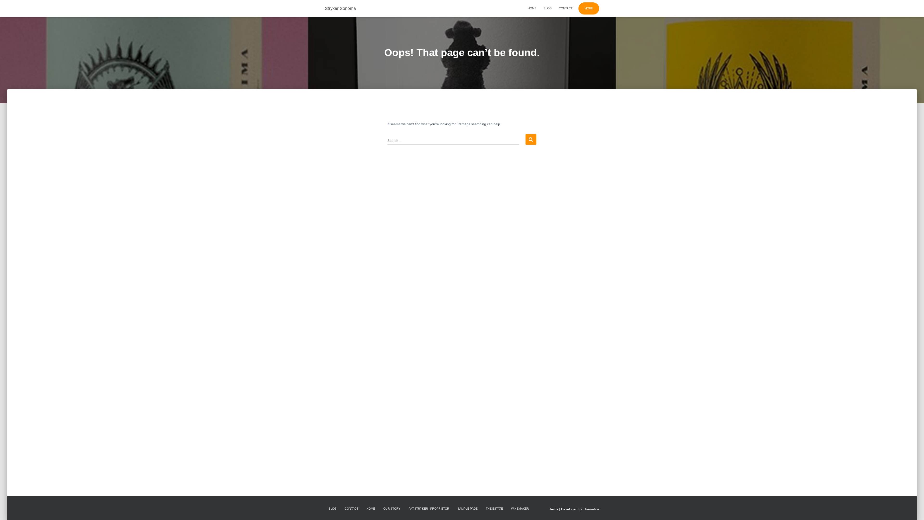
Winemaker (520, 508)
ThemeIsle (591, 509)
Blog (548, 8)
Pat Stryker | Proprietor (429, 508)
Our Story (391, 508)
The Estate (494, 508)
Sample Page (467, 508)
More (588, 8)
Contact (565, 8)
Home (532, 8)
